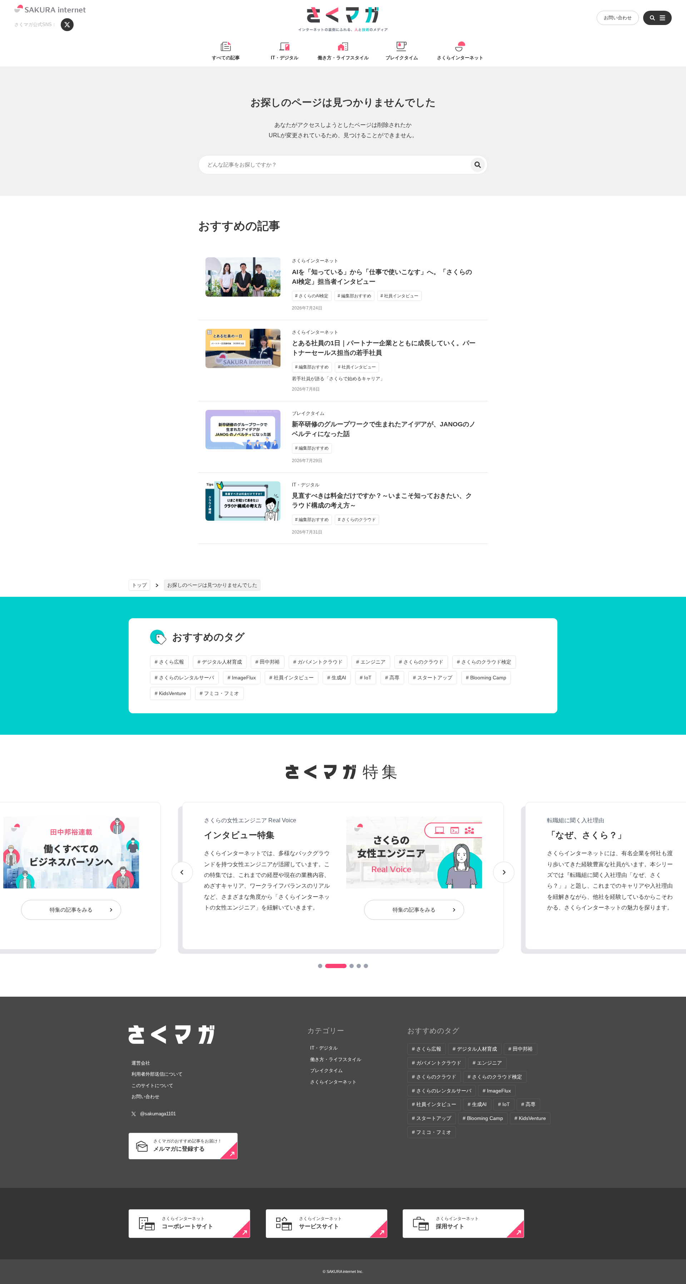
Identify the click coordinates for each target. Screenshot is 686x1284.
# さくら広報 (169, 662)
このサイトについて (152, 1085)
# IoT (366, 677)
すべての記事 (226, 57)
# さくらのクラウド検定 (484, 662)
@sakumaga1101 (158, 1113)
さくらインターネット (460, 57)
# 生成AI (336, 677)
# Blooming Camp (486, 677)
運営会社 (140, 1063)
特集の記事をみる (71, 910)
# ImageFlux (242, 677)
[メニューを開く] (657, 18)
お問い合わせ (618, 17)
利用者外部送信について (157, 1074)
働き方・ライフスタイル (343, 57)
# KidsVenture (170, 693)
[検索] (478, 165)
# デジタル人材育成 (220, 662)
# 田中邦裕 (267, 662)
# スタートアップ (432, 677)
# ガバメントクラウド (318, 662)
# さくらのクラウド (421, 662)
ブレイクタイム (402, 57)
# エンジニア (371, 662)
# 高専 (392, 677)
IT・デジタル (284, 57)
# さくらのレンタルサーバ (184, 677)
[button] (320, 966)
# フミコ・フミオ (219, 693)
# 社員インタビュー (291, 677)
